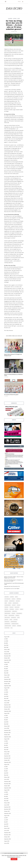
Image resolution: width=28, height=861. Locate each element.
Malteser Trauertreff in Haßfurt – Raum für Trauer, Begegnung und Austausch (14, 577)
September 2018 (7, 839)
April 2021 (6, 773)
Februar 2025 (6, 675)
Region (6, 615)
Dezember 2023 (7, 704)
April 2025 (6, 670)
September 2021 (7, 762)
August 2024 (6, 687)
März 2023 (6, 724)
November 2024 (7, 681)
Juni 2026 (6, 641)
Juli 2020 (6, 792)
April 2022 (6, 747)
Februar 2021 (6, 777)
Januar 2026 (6, 651)
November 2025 (7, 655)
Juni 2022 (6, 743)
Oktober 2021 (7, 760)
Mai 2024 (6, 694)
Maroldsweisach (8, 611)
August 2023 (6, 713)
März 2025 (6, 673)
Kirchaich (11, 607)
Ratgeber (13, 613)
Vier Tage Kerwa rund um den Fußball (11, 588)
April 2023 (6, 721)
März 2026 (6, 647)
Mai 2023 (6, 719)
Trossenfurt (7, 621)
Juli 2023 (6, 715)
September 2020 (7, 787)
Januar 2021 (6, 779)
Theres (11, 619)
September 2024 (7, 685)
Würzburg (19, 625)
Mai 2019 (6, 822)
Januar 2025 (6, 677)
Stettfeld (6, 619)
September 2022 (7, 736)
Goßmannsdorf (8, 605)
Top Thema (15, 619)
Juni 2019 (6, 819)
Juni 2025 (6, 666)
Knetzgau (6, 609)
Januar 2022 (6, 753)
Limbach (21, 609)
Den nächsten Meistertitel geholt (11, 394)
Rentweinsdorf (11, 615)
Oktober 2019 (7, 811)
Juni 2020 (6, 794)
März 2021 (6, 775)
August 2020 (6, 790)
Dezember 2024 (7, 679)
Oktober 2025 (7, 658)
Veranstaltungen (8, 625)
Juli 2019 (6, 817)
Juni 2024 (6, 692)
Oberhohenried (7, 613)
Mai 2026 (6, 643)
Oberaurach (14, 611)
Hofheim (18, 605)
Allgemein (10, 18)
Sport (18, 18)
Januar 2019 (6, 830)
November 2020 (7, 783)
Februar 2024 (7, 700)
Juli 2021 (6, 766)
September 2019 (7, 813)
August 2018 (6, 841)
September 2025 (7, 660)
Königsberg (12, 609)
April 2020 (6, 798)
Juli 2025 (6, 664)
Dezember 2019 (7, 807)
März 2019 (6, 826)
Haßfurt (13, 605)
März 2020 (6, 800)
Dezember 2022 (7, 730)
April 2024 (6, 696)
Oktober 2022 (7, 734)
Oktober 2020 (7, 785)
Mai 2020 (6, 796)
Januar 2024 (6, 702)
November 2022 (7, 732)
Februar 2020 (7, 802)
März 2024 (6, 698)
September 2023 (7, 711)
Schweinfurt (13, 617)
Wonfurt (14, 625)
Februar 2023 (6, 726)
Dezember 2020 (7, 781)
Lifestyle (16, 609)
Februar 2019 (6, 828)
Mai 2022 (6, 745)
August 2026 (6, 636)
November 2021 (7, 758)
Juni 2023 (6, 717)
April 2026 (6, 645)
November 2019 (7, 809)
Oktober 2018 (7, 836)
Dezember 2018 (7, 832)
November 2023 (7, 707)
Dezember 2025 (7, 653)
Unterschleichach (15, 623)
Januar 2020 (6, 805)
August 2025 (6, 662)
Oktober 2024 (7, 683)
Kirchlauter (17, 607)
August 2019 (6, 815)
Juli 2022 (6, 741)
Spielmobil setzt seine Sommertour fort (12, 586)
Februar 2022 (6, 751)
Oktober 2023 (7, 709)
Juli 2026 (6, 638)
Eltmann (15, 18)
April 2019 (6, 824)
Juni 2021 (6, 768)
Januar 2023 (6, 728)
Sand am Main (7, 617)
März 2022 (6, 749)
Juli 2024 (6, 690)
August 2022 (6, 739)
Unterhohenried (14, 621)
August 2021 (6, 764)
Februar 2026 (6, 649)
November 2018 (7, 834)
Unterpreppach (7, 623)
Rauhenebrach (19, 613)
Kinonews (6, 607)
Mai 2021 (6, 770)
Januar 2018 (6, 843)
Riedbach (17, 615)
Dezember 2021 (7, 756)
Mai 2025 (6, 668)
